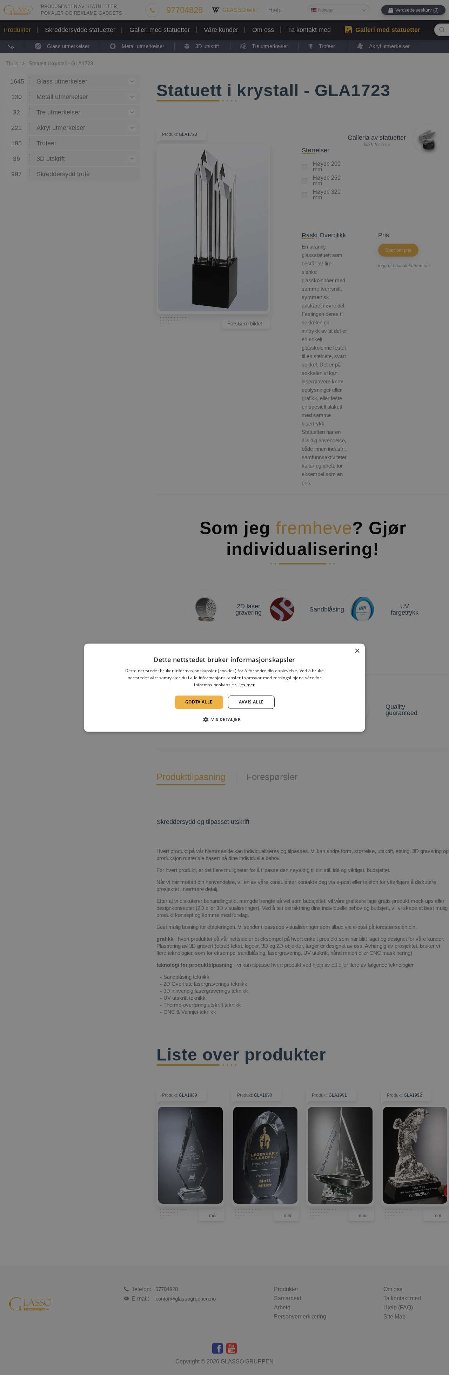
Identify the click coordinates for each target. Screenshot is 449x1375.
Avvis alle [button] (251, 702)
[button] (224, 719)
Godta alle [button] (199, 702)
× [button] (357, 651)
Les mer (247, 685)
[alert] (224, 687)
